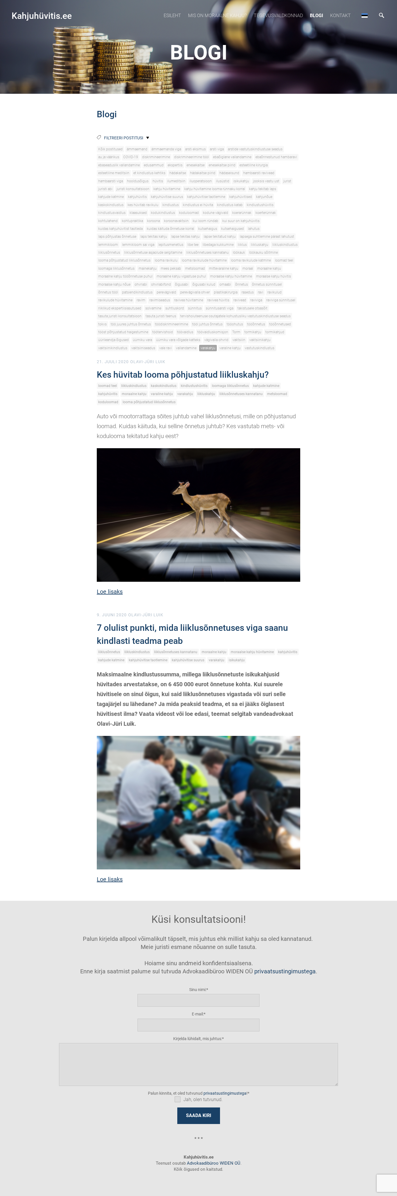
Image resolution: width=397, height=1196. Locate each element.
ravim (141, 300)
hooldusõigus (138, 181)
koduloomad (189, 213)
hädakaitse (177, 173)
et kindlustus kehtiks (149, 173)
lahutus (254, 229)
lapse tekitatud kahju (220, 237)
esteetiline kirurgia (253, 165)
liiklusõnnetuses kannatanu (207, 253)
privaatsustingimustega (285, 971)
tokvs (102, 324)
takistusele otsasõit (252, 308)
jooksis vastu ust (266, 181)
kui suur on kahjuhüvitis (241, 221)
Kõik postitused (110, 149)
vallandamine (186, 348)
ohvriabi (141, 284)
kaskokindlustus (111, 205)
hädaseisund (229, 173)
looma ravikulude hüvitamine (204, 260)
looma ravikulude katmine (251, 260)
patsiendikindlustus (137, 292)
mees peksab (171, 268)
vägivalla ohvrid (216, 340)
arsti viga (217, 149)
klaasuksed (138, 213)
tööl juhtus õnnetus (207, 324)
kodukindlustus (163, 213)
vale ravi (165, 348)
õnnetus (241, 284)
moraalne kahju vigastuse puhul (181, 276)
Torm (236, 332)
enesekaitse (196, 165)
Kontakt (340, 15)
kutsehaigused (232, 229)
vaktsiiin (239, 340)
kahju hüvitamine (166, 189)
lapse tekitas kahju (185, 237)
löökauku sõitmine (263, 253)
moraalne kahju (269, 268)
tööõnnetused (280, 324)
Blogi (316, 15)
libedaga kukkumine (218, 245)
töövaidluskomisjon (212, 332)
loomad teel (284, 260)
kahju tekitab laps (262, 189)
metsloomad (195, 268)
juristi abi (105, 189)
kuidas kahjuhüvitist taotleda (120, 229)
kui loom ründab (205, 221)
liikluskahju (259, 245)
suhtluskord (174, 308)
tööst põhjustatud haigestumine (123, 332)
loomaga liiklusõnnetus (116, 268)
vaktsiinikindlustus (112, 348)
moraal (247, 268)
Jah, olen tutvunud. (203, 1099)
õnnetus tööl (108, 292)
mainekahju (148, 268)
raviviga (256, 300)
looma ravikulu (166, 260)
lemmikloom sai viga (138, 245)
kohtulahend (108, 221)
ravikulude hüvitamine (115, 300)
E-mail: (198, 1014)
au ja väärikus (108, 157)
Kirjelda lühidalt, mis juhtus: (197, 1038)
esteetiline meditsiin (113, 173)
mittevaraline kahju (223, 268)
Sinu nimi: (197, 989)
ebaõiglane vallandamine (232, 157)
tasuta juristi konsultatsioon (120, 316)
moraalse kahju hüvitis (273, 276)
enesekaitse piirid (222, 165)
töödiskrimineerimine (171, 324)
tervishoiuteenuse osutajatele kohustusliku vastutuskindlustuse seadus (235, 316)
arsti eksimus (195, 149)
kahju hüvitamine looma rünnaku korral (214, 189)
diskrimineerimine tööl (191, 157)
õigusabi (181, 284)
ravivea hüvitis (218, 300)
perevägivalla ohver (195, 292)
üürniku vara (142, 340)
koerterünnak (265, 213)
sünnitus (195, 308)
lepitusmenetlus (170, 245)
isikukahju (241, 181)
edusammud (154, 165)
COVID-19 (130, 157)
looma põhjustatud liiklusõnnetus (124, 260)
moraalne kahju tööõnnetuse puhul (125, 276)
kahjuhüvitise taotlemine (206, 197)
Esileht (172, 15)
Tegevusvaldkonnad (278, 15)
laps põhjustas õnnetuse (117, 237)
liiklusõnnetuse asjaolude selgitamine (153, 253)
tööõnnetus (256, 324)
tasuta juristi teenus (161, 316)
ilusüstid (222, 181)
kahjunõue (264, 197)
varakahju (208, 348)
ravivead (239, 300)
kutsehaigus (207, 229)
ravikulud (274, 292)
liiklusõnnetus (109, 253)
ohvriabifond (161, 284)
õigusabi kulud (203, 284)
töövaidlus (185, 332)
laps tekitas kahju (153, 237)
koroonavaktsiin (176, 221)
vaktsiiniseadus (143, 348)
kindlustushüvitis (260, 205)
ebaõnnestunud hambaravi (276, 157)
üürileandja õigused (113, 340)
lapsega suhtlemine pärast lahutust (267, 237)
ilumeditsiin (176, 181)
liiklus (242, 245)
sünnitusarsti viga (219, 308)
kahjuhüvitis (137, 197)
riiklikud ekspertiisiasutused (119, 308)
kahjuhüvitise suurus (167, 197)
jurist (287, 181)
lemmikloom (108, 245)
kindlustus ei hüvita (198, 205)
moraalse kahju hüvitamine (231, 276)
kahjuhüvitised (240, 197)
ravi (260, 292)
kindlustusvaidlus (112, 213)
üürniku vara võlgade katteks (178, 340)
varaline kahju (230, 348)
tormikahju (252, 332)
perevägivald (166, 292)
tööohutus (235, 324)
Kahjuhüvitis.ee (42, 16)
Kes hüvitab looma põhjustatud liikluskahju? (183, 375)
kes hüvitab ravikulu (143, 205)
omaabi (225, 284)
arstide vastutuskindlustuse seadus (255, 149)
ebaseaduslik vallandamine (119, 165)
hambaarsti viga (110, 181)
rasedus (248, 292)
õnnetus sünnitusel (267, 284)
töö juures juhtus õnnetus (131, 324)
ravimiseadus (159, 300)
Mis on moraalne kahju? (217, 15)
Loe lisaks (110, 591)
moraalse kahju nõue (114, 284)
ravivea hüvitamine (188, 300)
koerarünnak (241, 213)
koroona (153, 221)
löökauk (239, 253)
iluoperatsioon (200, 181)
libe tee (193, 245)
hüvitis (158, 181)
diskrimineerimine (156, 157)
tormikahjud (274, 332)
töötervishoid (162, 332)
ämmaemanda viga (166, 149)
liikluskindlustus (285, 245)
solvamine (153, 308)
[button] (365, 15)
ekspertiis (175, 165)
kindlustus (170, 205)
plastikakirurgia (225, 292)
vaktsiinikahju (260, 340)
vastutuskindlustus (259, 348)
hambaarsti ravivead (258, 173)
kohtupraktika (132, 221)
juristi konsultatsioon (133, 189)
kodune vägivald (215, 213)
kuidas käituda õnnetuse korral (170, 229)
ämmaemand (137, 149)
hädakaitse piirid (202, 173)
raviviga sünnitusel (280, 300)
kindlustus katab (230, 205)
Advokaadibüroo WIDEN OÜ (213, 1163)
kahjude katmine (111, 197)
